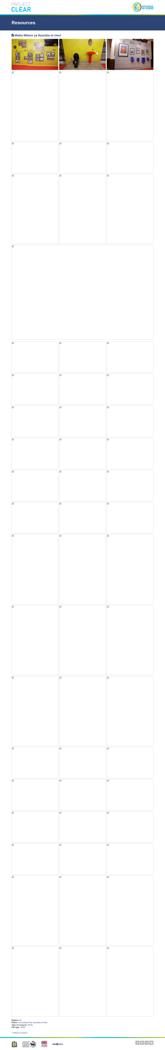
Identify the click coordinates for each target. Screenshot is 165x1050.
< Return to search (19, 1033)
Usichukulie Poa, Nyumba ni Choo (32, 1022)
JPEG (23, 1027)
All (20, 1020)
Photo (30, 1025)
